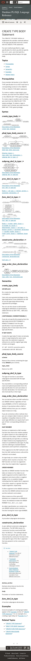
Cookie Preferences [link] (12, 658)
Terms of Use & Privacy (22, 656)
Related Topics (10, 74)
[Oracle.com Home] (3, 2)
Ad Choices (22, 658)
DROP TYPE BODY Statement (15, 626)
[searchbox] (24, 2)
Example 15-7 (22, 616)
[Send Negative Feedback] (24, 647)
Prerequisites (10, 64)
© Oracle (7, 653)
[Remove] (17, 2)
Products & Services (9, 656)
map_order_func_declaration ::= (12, 155)
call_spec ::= (12, 191)
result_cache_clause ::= (9, 233)
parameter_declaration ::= (10, 193)
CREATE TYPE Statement (13, 623)
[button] (7, 2)
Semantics (9, 69)
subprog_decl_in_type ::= (9, 157)
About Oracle (14, 653)
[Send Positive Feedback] (28, 647)
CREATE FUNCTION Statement (15, 629)
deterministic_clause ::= (9, 227)
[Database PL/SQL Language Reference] (17, 22)
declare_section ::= (22, 191)
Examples (8, 72)
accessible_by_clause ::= (9, 225)
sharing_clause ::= (8, 153)
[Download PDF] (20, 22)
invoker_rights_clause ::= (16, 224)
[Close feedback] (7, 647)
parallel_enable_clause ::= (12, 231)
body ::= (4, 191)
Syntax (8, 66)
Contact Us (23, 653)
